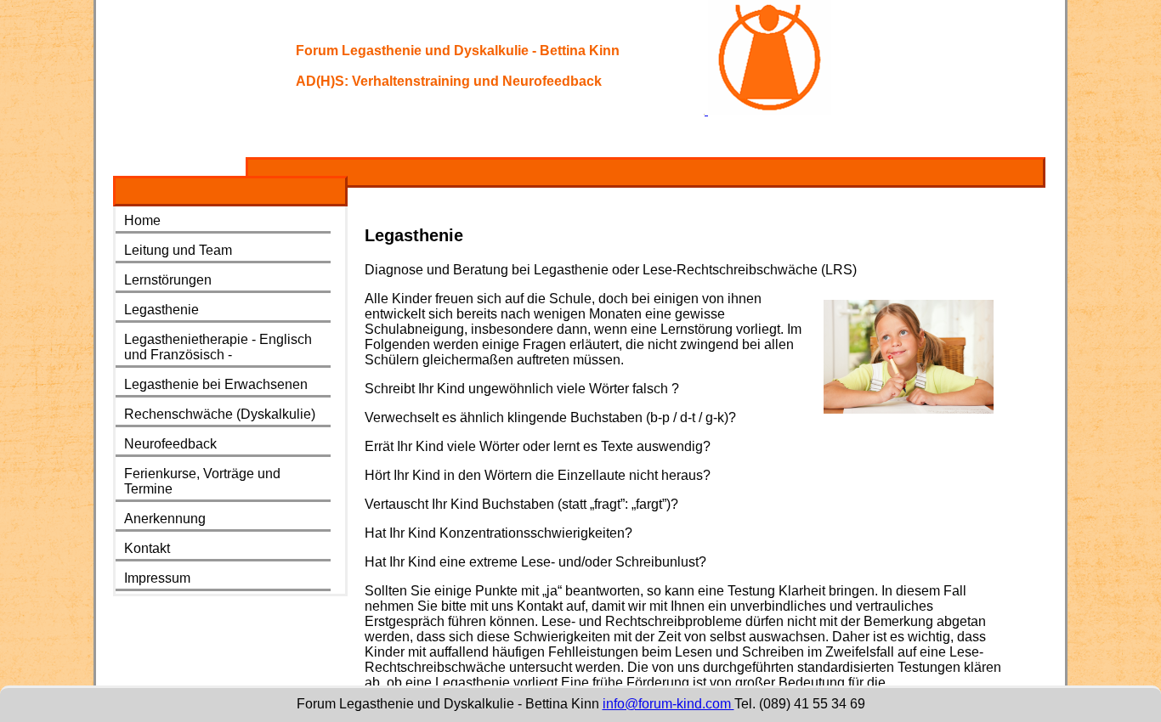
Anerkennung (165, 518)
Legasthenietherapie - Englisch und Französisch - (218, 347)
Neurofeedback (170, 444)
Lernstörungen (168, 280)
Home (142, 220)
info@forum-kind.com (668, 704)
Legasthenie (161, 309)
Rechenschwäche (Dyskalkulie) (219, 414)
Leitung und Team (178, 250)
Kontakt (147, 548)
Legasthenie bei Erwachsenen (216, 384)
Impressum (157, 578)
